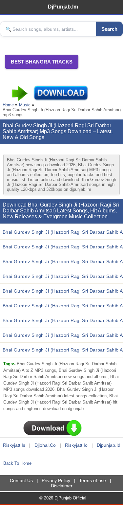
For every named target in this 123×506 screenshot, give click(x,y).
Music (25, 104)
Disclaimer (61, 485)
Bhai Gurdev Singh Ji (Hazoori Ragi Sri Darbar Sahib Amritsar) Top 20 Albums (63, 349)
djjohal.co (45, 445)
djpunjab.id (108, 445)
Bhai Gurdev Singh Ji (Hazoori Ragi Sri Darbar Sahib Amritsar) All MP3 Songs (63, 320)
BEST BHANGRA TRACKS (41, 61)
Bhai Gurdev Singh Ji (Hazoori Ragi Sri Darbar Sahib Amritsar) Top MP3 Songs (63, 246)
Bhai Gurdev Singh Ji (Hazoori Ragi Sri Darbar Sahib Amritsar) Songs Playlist (63, 232)
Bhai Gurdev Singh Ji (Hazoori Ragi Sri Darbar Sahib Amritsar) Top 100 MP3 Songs (63, 291)
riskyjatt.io (76, 445)
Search (109, 29)
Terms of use (92, 480)
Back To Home (17, 463)
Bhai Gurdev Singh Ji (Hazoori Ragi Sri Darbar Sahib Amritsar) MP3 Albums (63, 305)
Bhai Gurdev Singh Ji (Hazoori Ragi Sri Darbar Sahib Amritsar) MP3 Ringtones (63, 335)
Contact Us (21, 480)
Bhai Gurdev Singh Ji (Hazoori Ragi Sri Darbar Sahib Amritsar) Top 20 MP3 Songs (63, 261)
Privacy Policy (56, 480)
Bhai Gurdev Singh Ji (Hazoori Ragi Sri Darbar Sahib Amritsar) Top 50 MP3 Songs (63, 276)
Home (8, 104)
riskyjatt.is (14, 445)
